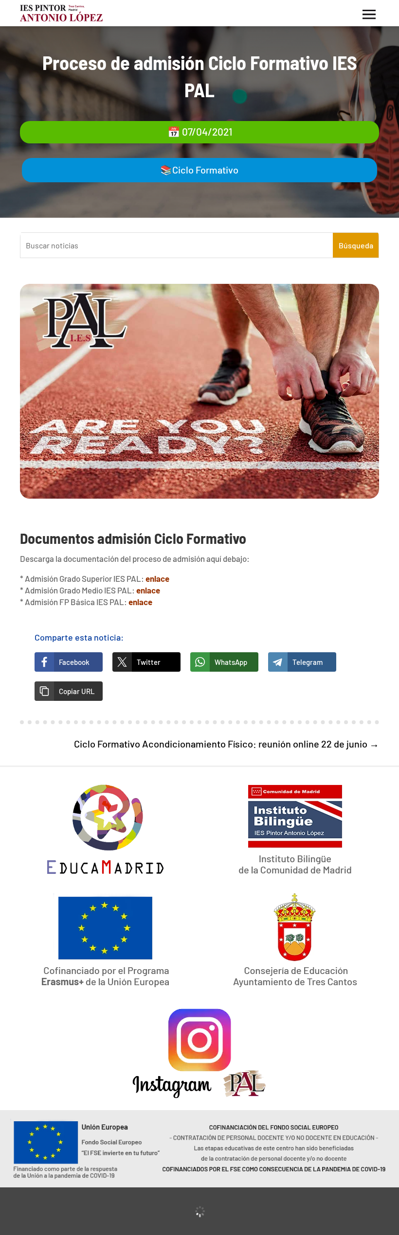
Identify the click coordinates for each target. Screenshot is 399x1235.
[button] (69, 691)
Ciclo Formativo (205, 169)
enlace (157, 578)
